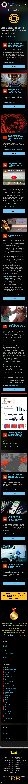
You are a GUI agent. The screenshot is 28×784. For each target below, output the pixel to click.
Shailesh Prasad (9, 676)
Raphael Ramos (8, 701)
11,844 (4, 596)
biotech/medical (15, 385)
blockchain (24, 625)
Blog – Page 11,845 (14, 10)
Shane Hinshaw (8, 699)
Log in (4, 36)
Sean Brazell (8, 704)
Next (16, 598)
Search (25, 606)
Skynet (4, 654)
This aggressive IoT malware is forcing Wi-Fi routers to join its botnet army (15, 137)
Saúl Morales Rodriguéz (10, 669)
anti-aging (13, 623)
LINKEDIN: (6, 760)
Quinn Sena (9, 150)
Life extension (22, 630)
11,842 (18, 593)
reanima (22, 632)
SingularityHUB (6, 738)
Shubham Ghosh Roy (10, 671)
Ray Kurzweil (6, 650)
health (11, 629)
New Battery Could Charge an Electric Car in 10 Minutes (16, 566)
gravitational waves (8, 262)
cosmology (14, 102)
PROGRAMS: (17, 768)
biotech (10, 625)
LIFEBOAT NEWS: (17, 757)
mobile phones (14, 534)
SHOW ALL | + (5, 720)
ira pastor (16, 630)
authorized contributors (12, 36)
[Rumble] (19, 778)
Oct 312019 (5, 45)
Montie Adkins (8, 715)
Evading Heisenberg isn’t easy (15, 236)
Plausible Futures (7, 736)
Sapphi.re (23, 776)
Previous (8, 593)
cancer (6, 627)
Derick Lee (7, 695)
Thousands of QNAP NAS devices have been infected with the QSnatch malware (16, 477)
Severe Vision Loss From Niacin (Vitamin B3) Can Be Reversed (16, 326)
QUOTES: (16, 772)
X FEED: (6, 762)
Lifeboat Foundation (11, 776)
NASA (14, 632)
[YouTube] (17, 778)
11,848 (23, 596)
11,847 (19, 596)
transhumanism (17, 635)
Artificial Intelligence (19, 623)
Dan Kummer (8, 687)
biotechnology (16, 625)
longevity (10, 632)
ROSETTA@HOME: (6, 770)
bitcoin (20, 625)
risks (18, 634)
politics (20, 632)
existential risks (18, 627)
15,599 (10, 598)
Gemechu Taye (8, 679)
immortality (5, 630)
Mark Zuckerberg (7, 656)
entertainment (18, 207)
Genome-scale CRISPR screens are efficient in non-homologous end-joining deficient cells (15, 434)
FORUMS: (10, 772)
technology (10, 636)
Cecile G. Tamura (9, 692)
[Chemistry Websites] (14, 614)
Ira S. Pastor (8, 716)
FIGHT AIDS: (7, 766)
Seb (6, 709)
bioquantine (24, 623)
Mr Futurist (5, 733)
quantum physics (22, 294)
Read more (14, 67)
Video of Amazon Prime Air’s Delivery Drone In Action (15, 165)
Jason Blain (7, 713)
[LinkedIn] (14, 778)
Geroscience (6, 730)
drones (14, 207)
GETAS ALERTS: (17, 760)
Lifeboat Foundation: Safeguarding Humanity (10, 4)
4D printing (5, 646)
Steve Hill (7, 706)
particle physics (15, 294)
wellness (22, 636)
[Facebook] (9, 778)
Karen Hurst (7, 683)
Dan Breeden (8, 674)
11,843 (23, 593)
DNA (4, 649)
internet (20, 150)
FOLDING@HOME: (6, 768)
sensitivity (9, 276)
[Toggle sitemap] (23, 4)
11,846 (14, 596)
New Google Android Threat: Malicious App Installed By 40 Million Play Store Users (15, 518)
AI (5, 623)
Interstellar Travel (11, 630)
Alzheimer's (8, 623)
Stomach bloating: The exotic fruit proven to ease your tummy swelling (16, 45)
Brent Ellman (8, 708)
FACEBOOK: (5, 757)
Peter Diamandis (7, 648)
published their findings (9, 360)
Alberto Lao (7, 697)
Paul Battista (9, 62)
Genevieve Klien (9, 207)
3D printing (5, 645)
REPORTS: (16, 766)
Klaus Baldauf (8, 690)
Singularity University (8, 653)
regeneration (12, 634)
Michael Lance (8, 711)
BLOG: (16, 762)
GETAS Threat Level (14, 752)
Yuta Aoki (7, 694)
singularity (21, 634)
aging (3, 623)
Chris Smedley (8, 718)
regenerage (6, 634)
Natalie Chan (8, 702)
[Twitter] (12, 778)
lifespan (6, 632)
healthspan (16, 629)
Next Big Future (6, 735)
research (17, 634)
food (13, 62)
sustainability (14, 579)
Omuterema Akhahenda (10, 688)
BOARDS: (16, 764)
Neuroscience (17, 632)
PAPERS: (16, 770)
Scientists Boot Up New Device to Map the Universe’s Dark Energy (15, 91)
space (24, 634)
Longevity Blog (6, 731)
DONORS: (9, 764)
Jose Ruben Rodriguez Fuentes (12, 685)
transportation (19, 579)
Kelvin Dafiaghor (9, 681)
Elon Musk (5, 652)
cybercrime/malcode (15, 150)
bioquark (5, 625)
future (25, 627)
